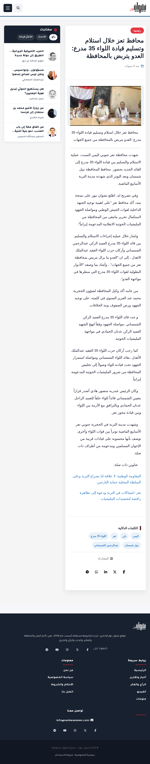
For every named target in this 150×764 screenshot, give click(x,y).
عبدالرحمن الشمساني (106, 545)
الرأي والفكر (138, 684)
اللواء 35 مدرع (98, 536)
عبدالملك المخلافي (33, 80)
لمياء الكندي (37, 118)
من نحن (68, 670)
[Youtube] (57, 649)
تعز (114, 536)
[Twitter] (115, 571)
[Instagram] (67, 649)
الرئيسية (140, 670)
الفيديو (141, 691)
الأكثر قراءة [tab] (25, 37)
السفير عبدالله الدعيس (31, 137)
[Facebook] (124, 571)
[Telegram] (87, 571)
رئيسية (137, 30)
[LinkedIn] (105, 571)
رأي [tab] (53, 37)
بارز (124, 536)
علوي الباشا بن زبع (33, 61)
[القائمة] (8, 8)
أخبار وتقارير (138, 677)
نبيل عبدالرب (36, 99)
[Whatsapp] (96, 571)
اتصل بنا (67, 691)
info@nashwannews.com (72, 720)
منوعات (141, 699)
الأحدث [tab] (42, 37)
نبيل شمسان (132, 545)
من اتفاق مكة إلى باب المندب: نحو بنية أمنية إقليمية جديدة (29, 131)
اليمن (136, 536)
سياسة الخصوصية (60, 677)
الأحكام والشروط (62, 684)
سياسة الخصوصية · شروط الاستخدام (75, 755)
